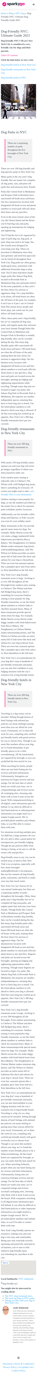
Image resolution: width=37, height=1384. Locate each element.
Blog (11, 13)
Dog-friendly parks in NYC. (14, 77)
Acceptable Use (25, 1367)
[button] (33, 4)
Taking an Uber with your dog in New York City (20, 1301)
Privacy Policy (10, 1367)
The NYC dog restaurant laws (18, 1296)
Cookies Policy (19, 1370)
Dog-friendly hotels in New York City (18, 65)
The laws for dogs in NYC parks (19, 1298)
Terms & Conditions (24, 1364)
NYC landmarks (26, 1279)
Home (4, 13)
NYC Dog (20, 13)
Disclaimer (8, 1364)
